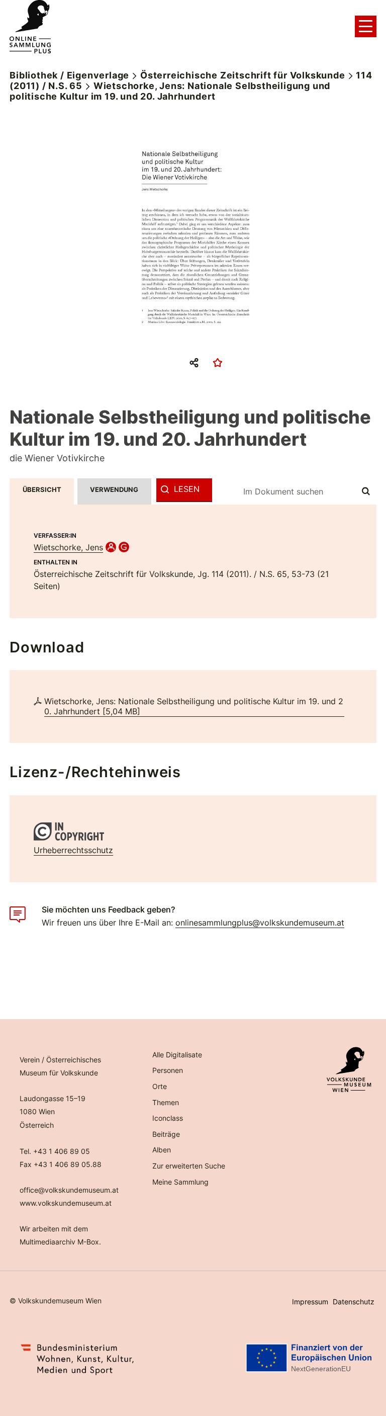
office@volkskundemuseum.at (69, 1190)
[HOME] (30, 26)
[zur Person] (111, 547)
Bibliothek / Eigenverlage (69, 75)
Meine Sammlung (180, 1182)
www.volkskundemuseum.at (66, 1203)
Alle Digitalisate (177, 1054)
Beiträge (166, 1134)
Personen (167, 1070)
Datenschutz (353, 1301)
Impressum (310, 1301)
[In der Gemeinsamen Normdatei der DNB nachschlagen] (124, 547)
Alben (161, 1149)
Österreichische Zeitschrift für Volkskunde (242, 75)
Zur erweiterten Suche (188, 1165)
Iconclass (167, 1118)
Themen (165, 1102)
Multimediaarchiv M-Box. (60, 1241)
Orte (159, 1086)
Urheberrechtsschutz (73, 850)
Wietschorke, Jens (68, 547)
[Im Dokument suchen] (366, 491)
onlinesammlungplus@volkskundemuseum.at (259, 923)
